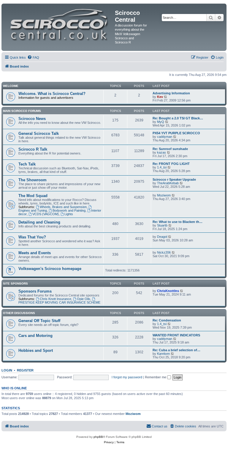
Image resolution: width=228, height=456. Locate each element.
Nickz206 (164, 252)
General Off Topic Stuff (39, 320)
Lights (68, 214)
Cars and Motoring (35, 335)
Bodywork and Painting (69, 210)
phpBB (98, 436)
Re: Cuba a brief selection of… (176, 350)
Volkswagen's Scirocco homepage (49, 268)
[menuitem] (33, 57)
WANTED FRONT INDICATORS (176, 335)
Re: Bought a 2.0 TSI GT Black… (178, 118)
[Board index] (59, 23)
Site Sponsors (15, 283)
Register (25, 370)
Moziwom (164, 195)
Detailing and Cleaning (39, 222)
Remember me (156, 377)
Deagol (162, 236)
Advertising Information (171, 93)
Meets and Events (34, 253)
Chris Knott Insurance (55, 299)
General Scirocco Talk (38, 133)
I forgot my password (127, 377)
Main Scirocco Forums (22, 111)
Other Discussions (19, 313)
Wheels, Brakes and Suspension (63, 207)
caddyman (164, 136)
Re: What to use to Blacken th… (177, 222)
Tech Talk (27, 164)
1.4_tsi (162, 167)
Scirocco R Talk (32, 149)
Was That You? (32, 237)
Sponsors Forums (35, 291)
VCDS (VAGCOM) (45, 214)
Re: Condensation (167, 320)
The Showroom (32, 180)
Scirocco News (32, 118)
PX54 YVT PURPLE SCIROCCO (176, 133)
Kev (160, 97)
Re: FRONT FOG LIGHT (171, 163)
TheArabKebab (168, 183)
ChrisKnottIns (168, 291)
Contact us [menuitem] (159, 426)
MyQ (160, 122)
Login (6, 370)
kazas (161, 152)
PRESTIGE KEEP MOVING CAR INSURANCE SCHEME (59, 302)
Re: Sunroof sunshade (170, 149)
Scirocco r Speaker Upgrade (174, 179)
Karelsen (163, 353)
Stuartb (162, 225)
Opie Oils (83, 299)
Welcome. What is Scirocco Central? (52, 93)
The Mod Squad (33, 195)
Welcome (10, 86)
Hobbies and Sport (35, 350)
